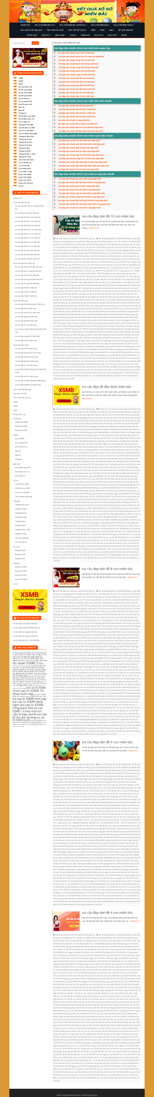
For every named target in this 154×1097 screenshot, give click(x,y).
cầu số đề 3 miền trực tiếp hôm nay (66, 470)
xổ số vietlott (24, 98)
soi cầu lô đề (90, 367)
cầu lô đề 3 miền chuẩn (77, 459)
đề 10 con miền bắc (82, 329)
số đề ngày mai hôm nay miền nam (89, 341)
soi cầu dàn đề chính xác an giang (110, 349)
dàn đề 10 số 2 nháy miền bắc (74, 279)
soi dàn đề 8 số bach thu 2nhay (96, 725)
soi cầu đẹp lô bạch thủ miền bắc (27, 275)
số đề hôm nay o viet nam (71, 523)
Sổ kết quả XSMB (25, 90)
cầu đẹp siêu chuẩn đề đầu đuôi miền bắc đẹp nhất (81, 131)
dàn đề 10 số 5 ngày (79, 282)
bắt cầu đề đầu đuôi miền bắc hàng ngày (72, 418)
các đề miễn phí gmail (107, 238)
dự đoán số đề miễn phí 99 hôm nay (70, 1022)
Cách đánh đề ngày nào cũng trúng (91, 441)
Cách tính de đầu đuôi (114, 447)
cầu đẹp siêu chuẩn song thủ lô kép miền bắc (79, 67)
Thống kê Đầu (24, 148)
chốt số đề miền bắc (76, 814)
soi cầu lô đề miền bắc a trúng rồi (77, 549)
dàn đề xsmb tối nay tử (69, 306)
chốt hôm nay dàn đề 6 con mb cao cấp (111, 811)
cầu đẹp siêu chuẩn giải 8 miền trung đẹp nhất (78, 186)
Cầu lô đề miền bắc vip (44, 25)
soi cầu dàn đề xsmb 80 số (115, 361)
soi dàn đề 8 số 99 (77, 725)
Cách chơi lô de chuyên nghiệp (22, 652)
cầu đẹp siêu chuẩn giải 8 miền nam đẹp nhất (79, 147)
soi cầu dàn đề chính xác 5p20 (86, 349)
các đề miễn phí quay (117, 432)
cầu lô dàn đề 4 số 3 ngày (62, 952)
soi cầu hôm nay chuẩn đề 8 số (96, 699)
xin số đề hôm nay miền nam (81, 376)
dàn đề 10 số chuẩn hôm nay (115, 294)
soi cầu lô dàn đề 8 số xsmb (86, 705)
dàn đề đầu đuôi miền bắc (126, 297)
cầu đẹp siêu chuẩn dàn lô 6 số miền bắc (76, 96)
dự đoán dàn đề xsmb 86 (95, 311)
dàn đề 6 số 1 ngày (68, 826)
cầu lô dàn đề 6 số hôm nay (113, 776)
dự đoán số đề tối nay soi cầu (96, 326)
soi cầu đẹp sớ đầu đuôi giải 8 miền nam (30, 304)
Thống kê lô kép (25, 145)
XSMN (102, 30)
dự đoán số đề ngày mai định (125, 320)
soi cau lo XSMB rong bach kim (28, 706)
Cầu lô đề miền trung (122, 25)
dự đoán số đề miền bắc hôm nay (87, 317)
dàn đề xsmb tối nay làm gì (125, 482)
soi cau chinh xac (76, 670)
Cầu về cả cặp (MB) (26, 130)
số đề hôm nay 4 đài (83, 520)
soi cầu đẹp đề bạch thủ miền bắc (27, 250)
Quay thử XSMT (25, 180)
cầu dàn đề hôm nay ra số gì (116, 244)
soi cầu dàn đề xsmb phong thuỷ (72, 364)
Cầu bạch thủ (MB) (26, 125)
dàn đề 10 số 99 (121, 282)
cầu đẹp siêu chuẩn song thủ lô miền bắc (77, 60)
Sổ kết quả (31, 35)
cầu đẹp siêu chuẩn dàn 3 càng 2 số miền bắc (78, 124)
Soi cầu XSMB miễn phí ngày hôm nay (86, 719)
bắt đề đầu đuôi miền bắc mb (108, 426)
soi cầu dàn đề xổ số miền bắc (69, 361)
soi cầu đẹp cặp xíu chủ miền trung (27, 353)
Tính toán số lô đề (55, 30)
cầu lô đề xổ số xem (113, 256)
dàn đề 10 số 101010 (94, 276)
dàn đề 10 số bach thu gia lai (113, 285)
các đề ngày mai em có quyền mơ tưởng (75, 241)
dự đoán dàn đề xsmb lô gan (129, 493)
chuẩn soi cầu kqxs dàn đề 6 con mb (114, 814)
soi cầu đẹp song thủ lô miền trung (28, 385)
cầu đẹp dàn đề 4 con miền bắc (96, 949)
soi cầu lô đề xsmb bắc (121, 370)
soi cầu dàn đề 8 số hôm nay (110, 670)
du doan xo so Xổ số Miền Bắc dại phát (28, 658)
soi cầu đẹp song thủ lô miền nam (27, 336)
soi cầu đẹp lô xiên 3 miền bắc (26, 292)
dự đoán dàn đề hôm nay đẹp (67, 308)
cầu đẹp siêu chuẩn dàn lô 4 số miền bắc (76, 92)
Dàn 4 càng (133, 993)
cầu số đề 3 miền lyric (73, 259)
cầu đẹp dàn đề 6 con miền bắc (99, 773)
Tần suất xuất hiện (26, 160)
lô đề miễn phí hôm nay (85, 1037)
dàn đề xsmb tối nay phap (119, 485)
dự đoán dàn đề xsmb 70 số (75, 311)
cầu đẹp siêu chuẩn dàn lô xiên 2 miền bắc (77, 109)
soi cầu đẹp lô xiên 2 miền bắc (26, 288)
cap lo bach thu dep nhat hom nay (125, 938)
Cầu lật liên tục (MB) (27, 128)
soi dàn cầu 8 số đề (127, 719)
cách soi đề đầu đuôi (74, 447)
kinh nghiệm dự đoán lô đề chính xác (29, 682)
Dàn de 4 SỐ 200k (59, 996)
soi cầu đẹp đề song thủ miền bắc (27, 259)
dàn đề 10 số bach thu (69, 285)
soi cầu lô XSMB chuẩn (29, 719)
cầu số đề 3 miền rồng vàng (109, 259)
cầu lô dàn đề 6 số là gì (121, 779)
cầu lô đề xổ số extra (97, 256)
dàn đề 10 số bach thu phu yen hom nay (109, 288)
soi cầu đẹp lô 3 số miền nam (26, 325)
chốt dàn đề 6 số (76, 808)
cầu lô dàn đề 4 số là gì (66, 961)
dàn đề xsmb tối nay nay (77, 303)
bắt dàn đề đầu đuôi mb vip (102, 423)
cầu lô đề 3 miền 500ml (97, 247)
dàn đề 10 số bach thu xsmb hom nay (100, 291)
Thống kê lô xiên (25, 142)
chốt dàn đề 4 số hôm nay (71, 990)
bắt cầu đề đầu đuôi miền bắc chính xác (93, 415)
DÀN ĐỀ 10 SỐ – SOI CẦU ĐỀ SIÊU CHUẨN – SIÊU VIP (84, 273)
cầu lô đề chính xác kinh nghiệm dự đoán (120, 250)
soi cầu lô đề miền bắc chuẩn (100, 549)
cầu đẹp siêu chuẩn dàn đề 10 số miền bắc (77, 89)
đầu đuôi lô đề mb (95, 511)
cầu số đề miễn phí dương (98, 268)
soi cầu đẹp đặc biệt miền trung (26, 357)
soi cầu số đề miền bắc (114, 373)
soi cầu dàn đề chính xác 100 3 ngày (95, 343)
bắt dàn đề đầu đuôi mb (115, 421)
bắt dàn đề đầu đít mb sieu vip (94, 421)
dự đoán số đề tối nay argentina (73, 326)
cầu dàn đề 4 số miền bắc (83, 944)
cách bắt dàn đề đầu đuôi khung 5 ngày (83, 435)
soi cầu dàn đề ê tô (101, 352)
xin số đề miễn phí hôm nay (103, 376)
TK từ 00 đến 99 (25, 163)
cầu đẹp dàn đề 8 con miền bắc (99, 600)
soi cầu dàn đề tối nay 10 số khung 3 (92, 358)
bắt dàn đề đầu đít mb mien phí (71, 421)
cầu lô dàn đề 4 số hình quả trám (122, 955)
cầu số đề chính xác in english (126, 262)
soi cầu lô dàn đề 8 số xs (66, 705)
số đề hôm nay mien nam (111, 338)
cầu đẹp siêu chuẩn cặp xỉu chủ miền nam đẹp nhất (81, 155)
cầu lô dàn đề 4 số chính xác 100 (69, 955)
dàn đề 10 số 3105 (64, 282)
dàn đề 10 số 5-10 (94, 282)
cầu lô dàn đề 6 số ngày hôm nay (105, 782)
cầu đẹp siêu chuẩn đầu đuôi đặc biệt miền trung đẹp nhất (84, 204)
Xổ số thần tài (24, 122)
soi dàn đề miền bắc (131, 373)
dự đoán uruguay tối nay (125, 652)
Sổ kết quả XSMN (25, 93)
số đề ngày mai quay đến (129, 341)
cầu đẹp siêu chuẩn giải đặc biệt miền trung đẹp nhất (82, 182)
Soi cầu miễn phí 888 (33, 722)
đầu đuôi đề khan (81, 511)
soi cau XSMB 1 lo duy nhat (28, 709)
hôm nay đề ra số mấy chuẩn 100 (72, 332)
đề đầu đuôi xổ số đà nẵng (122, 655)
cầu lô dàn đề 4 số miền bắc (85, 961)
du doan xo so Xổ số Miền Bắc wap (32, 660)
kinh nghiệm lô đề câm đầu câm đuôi (99, 332)
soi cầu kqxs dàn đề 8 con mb (120, 699)
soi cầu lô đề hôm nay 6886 (106, 367)
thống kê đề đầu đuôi (118, 555)
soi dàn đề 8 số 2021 (116, 722)
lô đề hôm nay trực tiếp (67, 335)
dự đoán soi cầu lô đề (21, 667)
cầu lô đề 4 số (120, 967)
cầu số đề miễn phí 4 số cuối (78, 268)
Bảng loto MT (20, 558)
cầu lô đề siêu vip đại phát (69, 464)
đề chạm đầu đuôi (97, 329)
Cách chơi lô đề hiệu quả (31, 30)
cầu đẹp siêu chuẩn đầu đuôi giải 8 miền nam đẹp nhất (83, 162)
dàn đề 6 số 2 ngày (109, 826)
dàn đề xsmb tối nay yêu (109, 306)
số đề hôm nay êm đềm (73, 338)
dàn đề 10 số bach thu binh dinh (90, 285)
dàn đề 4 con (118, 996)
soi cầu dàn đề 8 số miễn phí (115, 673)
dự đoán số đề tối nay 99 (110, 323)
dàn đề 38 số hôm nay (107, 297)
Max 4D (21, 110)
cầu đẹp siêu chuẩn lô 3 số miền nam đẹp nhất (78, 169)
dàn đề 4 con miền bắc (90, 999)
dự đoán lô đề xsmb (38, 666)
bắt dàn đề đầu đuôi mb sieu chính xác (77, 423)
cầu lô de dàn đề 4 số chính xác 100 (101, 964)
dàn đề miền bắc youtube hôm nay (86, 300)
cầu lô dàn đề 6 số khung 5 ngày (100, 779)
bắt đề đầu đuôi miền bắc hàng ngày (82, 426)
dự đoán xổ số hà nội (36, 671)
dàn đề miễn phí (105, 1002)
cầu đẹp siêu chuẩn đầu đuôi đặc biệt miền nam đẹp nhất (84, 165)
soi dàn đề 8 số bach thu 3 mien (120, 725)
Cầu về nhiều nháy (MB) (28, 133)
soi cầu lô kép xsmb (27, 712)
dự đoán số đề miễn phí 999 (79, 320)
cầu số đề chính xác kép (79, 473)
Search (35, 43)
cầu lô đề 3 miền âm (129, 247)
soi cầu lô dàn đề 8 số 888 (76, 702)
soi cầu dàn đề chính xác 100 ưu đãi (85, 531)
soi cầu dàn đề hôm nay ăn (77, 537)
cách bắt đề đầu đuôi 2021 (128, 435)
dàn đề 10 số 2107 (107, 279)
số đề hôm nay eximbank (92, 338)
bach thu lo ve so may (107, 409)
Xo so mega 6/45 (25, 101)
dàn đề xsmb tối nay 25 (107, 300)
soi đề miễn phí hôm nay (116, 1075)
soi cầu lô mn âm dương (30, 715)
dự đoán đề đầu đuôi (80, 496)
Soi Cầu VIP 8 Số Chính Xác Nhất (77, 716)
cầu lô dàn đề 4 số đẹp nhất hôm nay (95, 955)
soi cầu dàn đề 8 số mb (130, 670)
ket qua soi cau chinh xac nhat (83, 658)
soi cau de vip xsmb (123, 364)
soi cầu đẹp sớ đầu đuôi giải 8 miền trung (30, 380)
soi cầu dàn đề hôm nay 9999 (120, 352)
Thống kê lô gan (25, 139)
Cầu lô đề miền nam (99, 25)
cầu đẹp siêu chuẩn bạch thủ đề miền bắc (77, 71)
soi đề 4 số (83, 1075)
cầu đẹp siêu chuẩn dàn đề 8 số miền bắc (76, 85)
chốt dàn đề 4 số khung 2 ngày (93, 990)
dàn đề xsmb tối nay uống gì (88, 306)
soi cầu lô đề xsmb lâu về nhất (70, 373)
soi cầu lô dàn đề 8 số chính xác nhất (100, 702)
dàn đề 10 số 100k (64, 276)
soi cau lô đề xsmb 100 (64, 370)
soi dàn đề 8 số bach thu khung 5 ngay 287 (110, 728)
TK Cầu (72, 35)
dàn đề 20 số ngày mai (90, 297)
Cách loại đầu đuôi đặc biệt (74, 444)
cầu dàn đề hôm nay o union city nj (73, 244)
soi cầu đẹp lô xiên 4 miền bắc (26, 296)
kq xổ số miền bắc (28, 683)
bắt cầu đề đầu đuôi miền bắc (97, 412)
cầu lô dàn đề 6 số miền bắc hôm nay (78, 782)
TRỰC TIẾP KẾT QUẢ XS (77, 30)
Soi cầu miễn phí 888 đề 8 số (73, 713)
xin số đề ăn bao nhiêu (61, 376)
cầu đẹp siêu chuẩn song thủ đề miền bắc (77, 74)
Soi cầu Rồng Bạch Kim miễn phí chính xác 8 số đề (102, 713)
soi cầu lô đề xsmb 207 (82, 370)
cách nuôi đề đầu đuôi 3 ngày (96, 444)
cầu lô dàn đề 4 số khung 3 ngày (106, 958)
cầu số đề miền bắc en (80, 476)
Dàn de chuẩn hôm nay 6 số (108, 817)
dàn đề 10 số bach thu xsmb (75, 291)
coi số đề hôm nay (115, 268)
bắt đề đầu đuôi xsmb (68, 432)
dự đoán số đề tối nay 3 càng (89, 323)
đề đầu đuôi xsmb (78, 514)
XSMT (111, 30)
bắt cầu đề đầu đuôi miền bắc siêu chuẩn (103, 418)
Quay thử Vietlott (26, 183)
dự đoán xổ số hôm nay (25, 673)
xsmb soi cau (94, 734)
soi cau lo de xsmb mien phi (75, 367)
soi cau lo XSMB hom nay (29, 699)
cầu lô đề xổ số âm (82, 256)
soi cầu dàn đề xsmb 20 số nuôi (92, 361)
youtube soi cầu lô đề (66, 378)
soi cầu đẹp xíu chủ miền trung (26, 376)
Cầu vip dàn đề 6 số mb (117, 805)
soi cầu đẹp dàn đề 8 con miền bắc (107, 568)
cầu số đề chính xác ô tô (77, 265)
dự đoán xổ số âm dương (36, 676)
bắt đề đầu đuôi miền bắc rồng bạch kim (105, 429)
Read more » (94, 228)
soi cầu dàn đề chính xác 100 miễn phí (90, 346)
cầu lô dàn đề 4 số (133, 949)
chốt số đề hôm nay (60, 814)
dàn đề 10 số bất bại (122, 291)
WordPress (94, 1095)
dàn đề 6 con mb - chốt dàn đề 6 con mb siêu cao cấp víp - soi (99, 820)
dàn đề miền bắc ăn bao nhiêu (126, 479)
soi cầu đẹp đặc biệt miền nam (26, 321)
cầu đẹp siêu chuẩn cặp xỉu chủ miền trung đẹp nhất (82, 193)
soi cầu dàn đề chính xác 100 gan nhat (86, 528)
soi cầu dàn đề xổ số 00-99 (116, 358)
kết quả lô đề (37, 683)
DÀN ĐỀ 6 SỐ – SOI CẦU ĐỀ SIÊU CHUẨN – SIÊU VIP (108, 823)
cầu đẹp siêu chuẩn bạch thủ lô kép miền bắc (78, 63)
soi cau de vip (110, 364)
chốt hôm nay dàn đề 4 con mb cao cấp (71, 993)
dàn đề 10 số (100, 271)
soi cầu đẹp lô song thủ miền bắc (27, 283)
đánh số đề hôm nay (66, 329)
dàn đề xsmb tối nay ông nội (117, 303)
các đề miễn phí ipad (122, 238)
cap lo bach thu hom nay (62, 941)
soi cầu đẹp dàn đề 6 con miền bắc (107, 742)
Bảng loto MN (20, 554)
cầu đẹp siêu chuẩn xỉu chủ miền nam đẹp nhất (79, 140)
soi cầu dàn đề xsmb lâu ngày (73, 546)
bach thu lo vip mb (122, 409)
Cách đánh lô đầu (111, 441)
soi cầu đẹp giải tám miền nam (26, 317)
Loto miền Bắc (24, 165)
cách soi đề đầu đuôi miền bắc (93, 447)
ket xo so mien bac (20, 678)
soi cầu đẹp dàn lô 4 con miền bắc (27, 238)
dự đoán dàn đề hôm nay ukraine (91, 308)
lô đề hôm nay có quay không (72, 517)
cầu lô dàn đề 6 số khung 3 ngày (75, 779)
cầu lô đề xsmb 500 (75, 467)
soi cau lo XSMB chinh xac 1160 (34, 696)
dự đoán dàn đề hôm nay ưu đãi (116, 308)
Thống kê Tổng (25, 157)
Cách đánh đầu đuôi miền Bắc (100, 438)
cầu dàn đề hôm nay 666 (69, 453)
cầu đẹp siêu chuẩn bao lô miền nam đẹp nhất (79, 151)
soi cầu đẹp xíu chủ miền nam (26, 340)
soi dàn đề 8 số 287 (132, 722)
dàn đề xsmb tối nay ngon (96, 303)
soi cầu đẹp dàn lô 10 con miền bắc (28, 234)
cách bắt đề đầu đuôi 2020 (108, 435)
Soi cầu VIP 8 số (59, 716)
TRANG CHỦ (25, 25)
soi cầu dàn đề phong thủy (96, 355)
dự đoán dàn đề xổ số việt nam (125, 491)
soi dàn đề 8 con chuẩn (87, 722)
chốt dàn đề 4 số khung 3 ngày (116, 990)
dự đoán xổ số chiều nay (27, 669)
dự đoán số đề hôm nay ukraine (79, 1019)
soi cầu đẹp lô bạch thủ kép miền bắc (28, 267)
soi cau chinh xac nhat (91, 670)
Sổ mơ (124, 35)
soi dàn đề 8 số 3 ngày (61, 725)
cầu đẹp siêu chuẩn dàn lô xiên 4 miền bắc (77, 116)
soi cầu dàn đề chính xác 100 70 (120, 343)
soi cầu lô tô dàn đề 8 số (119, 711)
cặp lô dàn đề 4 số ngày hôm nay (84, 941)
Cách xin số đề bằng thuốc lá (101, 241)
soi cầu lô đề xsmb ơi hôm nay (94, 373)
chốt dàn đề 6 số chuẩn (91, 808)
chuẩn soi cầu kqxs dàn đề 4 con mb (100, 993)
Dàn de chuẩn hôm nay (88, 817)
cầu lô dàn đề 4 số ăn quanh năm (102, 952)
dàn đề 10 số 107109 (110, 276)
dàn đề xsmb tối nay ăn (125, 300)
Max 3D (21, 107)
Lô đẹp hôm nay (24, 685)
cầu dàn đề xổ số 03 (66, 456)
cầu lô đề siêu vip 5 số (117, 253)
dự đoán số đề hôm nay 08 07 (99, 314)
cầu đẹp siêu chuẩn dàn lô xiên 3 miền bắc (77, 113)
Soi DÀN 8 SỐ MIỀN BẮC (110, 719)
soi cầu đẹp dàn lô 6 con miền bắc (27, 242)
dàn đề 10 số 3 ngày (122, 279)
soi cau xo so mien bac (98, 716)
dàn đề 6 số (127, 820)
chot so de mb (132, 811)
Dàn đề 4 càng (107, 996)
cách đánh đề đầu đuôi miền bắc (124, 438)
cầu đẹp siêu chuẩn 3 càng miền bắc (74, 120)
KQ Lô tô (98, 35)
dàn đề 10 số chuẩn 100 (95, 294)
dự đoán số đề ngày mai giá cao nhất (78, 1025)
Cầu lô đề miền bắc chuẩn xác (72, 25)
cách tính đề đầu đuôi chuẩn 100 (65, 450)
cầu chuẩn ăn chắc (129, 941)
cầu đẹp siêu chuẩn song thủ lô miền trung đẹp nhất (81, 197)
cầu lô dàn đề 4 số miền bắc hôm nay (110, 961)
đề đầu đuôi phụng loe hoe (115, 329)
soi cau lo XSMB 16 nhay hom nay (28, 692)
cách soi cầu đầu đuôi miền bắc (119, 444)
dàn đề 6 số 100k (82, 826)
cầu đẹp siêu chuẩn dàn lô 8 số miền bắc (75, 105)
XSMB (93, 30)
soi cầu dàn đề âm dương (71, 343)
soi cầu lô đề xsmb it (107, 552)
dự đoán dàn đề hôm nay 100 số (113, 488)
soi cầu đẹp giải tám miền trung (26, 361)
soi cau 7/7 (57, 343)
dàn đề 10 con (128, 268)
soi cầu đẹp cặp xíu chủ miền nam (27, 312)
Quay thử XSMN (25, 177)
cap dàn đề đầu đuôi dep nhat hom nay (114, 450)
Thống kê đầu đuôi (26, 136)
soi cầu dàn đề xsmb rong (94, 364)
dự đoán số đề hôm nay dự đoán (123, 314)
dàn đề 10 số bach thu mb (84, 288)
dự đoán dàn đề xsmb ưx (78, 314)
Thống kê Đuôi (24, 151)
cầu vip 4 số (65, 987)
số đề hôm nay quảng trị (66, 341)
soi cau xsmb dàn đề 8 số (62, 719)
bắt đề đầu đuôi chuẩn (121, 423)
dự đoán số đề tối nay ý (116, 326)
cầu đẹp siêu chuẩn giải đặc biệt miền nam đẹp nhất (82, 144)
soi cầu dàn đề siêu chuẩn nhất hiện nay (121, 355)
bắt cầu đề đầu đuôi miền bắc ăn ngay (123, 412)
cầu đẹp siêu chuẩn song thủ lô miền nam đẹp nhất (81, 158)
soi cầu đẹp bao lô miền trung (26, 348)
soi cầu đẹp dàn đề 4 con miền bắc (107, 912)
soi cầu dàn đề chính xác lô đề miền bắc (75, 534)
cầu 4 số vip (101, 941)
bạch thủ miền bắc (78, 412)
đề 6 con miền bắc (81, 858)
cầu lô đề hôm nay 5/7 (99, 253)
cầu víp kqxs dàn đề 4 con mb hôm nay (103, 987)
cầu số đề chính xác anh (69, 262)
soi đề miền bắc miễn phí (97, 1075)
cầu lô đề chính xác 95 (96, 250)
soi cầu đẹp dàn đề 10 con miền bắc (108, 216)
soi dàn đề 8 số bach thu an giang (81, 728)
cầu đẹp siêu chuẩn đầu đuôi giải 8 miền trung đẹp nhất (83, 200)
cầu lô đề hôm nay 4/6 (82, 253)
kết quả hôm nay (125, 30)
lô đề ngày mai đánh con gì (87, 335)
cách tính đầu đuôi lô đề (131, 447)
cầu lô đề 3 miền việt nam (77, 250)
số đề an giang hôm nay (106, 335)
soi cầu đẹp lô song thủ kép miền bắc (28, 279)
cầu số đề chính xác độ (106, 262)
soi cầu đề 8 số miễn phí (113, 696)
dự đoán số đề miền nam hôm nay (113, 317)
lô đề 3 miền (118, 332)
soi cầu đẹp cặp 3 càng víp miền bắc (28, 271)
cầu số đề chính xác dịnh (88, 262)
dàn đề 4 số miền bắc (107, 999)
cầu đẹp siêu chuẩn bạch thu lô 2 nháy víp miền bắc (81, 56)
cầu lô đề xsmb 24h (129, 256)
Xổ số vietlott (19, 438)
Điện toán (59, 35)
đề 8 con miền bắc (69, 655)
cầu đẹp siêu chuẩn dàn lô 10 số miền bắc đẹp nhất (80, 127)
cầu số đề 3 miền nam (90, 259)
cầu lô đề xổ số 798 (67, 256)
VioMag (64, 1095)
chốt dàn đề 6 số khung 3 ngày (69, 811)
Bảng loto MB (20, 550)
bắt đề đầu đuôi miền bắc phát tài (76, 429)
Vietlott (46, 35)
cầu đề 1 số (83, 247)
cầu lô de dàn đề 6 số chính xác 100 (71, 785)
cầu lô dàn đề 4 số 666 (81, 952)
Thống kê (85, 35)
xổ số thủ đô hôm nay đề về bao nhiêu (115, 558)
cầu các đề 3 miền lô (120, 241)
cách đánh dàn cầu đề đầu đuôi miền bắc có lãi (70, 438)
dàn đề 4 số (71, 820)
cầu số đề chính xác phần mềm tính (100, 265)
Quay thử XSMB (25, 174)
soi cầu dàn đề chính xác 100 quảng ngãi (120, 346)
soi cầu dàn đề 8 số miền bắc (64, 673)
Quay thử (111, 35)
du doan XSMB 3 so (28, 663)
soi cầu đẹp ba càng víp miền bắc (27, 213)
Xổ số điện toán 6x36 (27, 116)
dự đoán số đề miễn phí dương (102, 320)
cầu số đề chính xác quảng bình (125, 265)
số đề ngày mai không (111, 341)
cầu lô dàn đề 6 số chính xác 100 (124, 773)
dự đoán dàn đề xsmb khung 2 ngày (118, 311)
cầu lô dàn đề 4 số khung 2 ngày (81, 958)
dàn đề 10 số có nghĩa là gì (71, 297)
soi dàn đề (74, 722)
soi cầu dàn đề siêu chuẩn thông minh (86, 540)
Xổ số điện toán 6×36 (22, 467)
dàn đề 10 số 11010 (126, 276)
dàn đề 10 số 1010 (78, 276)
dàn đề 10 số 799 (108, 282)
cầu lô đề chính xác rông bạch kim (82, 461)
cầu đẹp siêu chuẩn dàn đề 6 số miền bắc (76, 82)
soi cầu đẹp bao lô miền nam (25, 308)
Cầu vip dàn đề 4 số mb (79, 987)
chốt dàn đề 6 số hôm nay (110, 808)
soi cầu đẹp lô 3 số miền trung (26, 365)
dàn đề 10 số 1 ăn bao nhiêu (115, 273)
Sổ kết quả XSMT (25, 96)
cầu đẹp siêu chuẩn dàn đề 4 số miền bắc (76, 78)
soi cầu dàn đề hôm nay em (75, 355)
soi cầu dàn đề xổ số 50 (71, 543)
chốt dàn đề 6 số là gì (88, 811)
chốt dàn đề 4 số (124, 987)
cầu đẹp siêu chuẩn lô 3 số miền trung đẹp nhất (80, 207)
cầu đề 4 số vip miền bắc (75, 949)
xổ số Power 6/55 (25, 104)
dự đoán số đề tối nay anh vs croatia (121, 649)
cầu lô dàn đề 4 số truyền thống (76, 964)
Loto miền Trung (25, 171)
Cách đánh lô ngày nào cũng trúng (30, 654)
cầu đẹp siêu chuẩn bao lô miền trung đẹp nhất (79, 189)
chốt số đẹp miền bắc (92, 814)
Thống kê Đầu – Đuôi (27, 154)
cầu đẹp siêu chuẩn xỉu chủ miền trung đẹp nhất (80, 179)
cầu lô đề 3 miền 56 (114, 247)
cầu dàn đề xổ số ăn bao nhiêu (67, 247)
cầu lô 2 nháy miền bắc (117, 949)
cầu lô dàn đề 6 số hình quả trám (90, 776)
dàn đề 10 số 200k (93, 279)
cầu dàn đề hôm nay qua (95, 244)
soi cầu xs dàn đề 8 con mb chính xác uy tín (124, 716)
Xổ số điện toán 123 (26, 119)
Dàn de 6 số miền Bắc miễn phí (68, 817)
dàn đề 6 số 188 (95, 826)
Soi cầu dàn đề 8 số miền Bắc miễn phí (89, 673)
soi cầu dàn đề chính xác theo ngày (81, 352)
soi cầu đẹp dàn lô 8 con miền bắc (27, 246)
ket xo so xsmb (25, 680)
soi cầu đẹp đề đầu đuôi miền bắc (106, 386)
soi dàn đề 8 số (102, 722)
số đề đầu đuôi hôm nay (125, 335)
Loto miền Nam (25, 168)
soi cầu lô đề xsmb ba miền (102, 370)
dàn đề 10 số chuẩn (78, 294)
